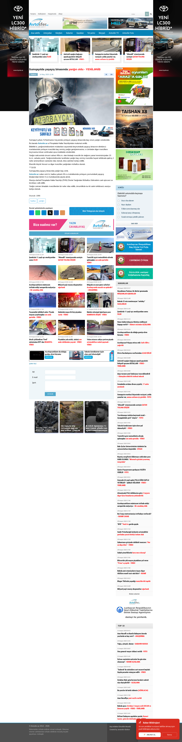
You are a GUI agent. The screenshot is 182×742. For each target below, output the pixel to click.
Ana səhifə (35, 33)
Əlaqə (60, 14)
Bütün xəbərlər (134, 594)
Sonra (169, 735)
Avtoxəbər (47, 34)
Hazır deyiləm (126, 205)
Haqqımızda (52, 14)
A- (106, 74)
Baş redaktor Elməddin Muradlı (120, 727)
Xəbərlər (69, 33)
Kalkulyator (42, 14)
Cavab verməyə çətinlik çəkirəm (132, 217)
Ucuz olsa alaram (127, 201)
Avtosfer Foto (128, 33)
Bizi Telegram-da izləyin (94, 211)
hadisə (33, 201)
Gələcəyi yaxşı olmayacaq (130, 213)
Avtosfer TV (114, 33)
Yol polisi (91, 33)
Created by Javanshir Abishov (120, 730)
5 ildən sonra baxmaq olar (130, 209)
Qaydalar (80, 33)
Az (147, 14)
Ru (151, 14)
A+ (112, 74)
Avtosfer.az (43, 143)
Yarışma (33, 14)
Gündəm (58, 34)
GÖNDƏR (50, 394)
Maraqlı (102, 34)
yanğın (41, 201)
